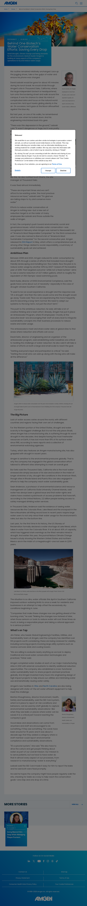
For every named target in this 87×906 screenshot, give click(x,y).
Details (17, 170)
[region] (43, 153)
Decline (63, 171)
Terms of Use (57, 164)
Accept (48, 171)
